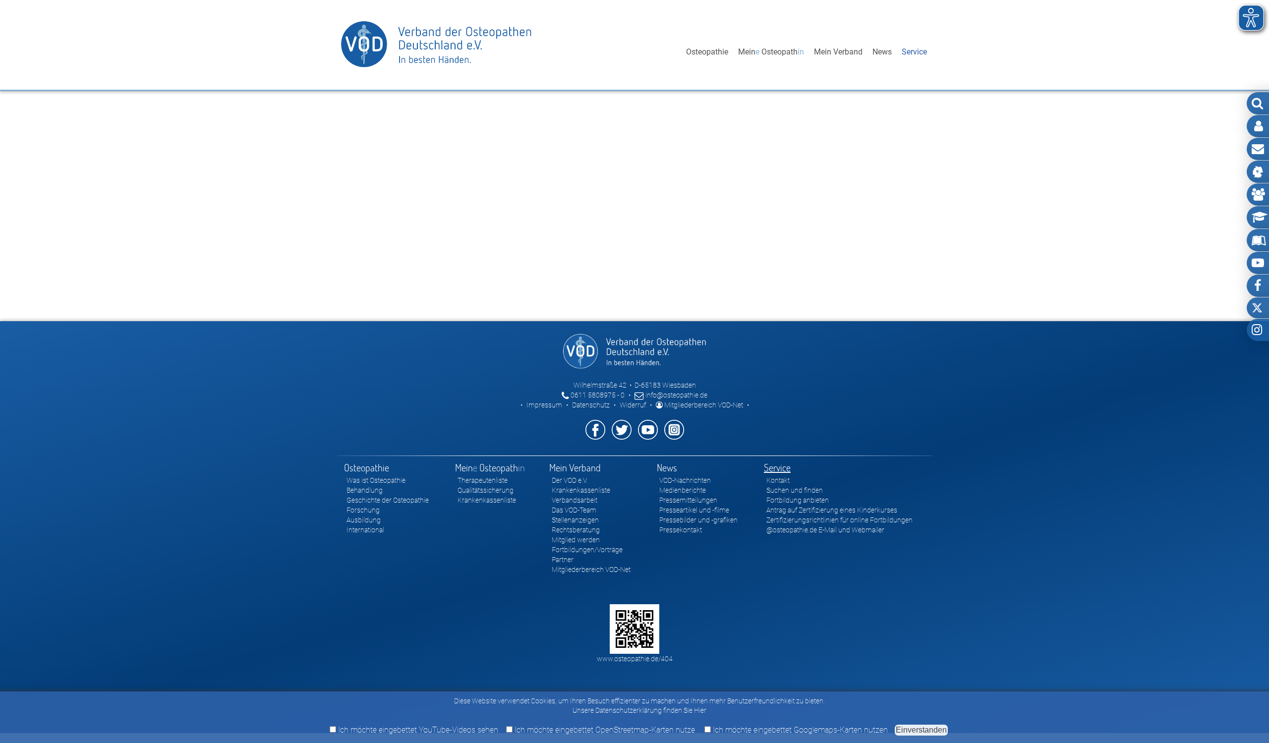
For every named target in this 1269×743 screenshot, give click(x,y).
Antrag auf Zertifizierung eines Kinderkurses (831, 510)
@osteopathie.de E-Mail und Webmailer (825, 530)
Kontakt (778, 480)
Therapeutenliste (483, 480)
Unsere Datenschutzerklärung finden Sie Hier (639, 710)
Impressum (544, 405)
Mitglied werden (576, 540)
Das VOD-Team (574, 510)
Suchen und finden (794, 490)
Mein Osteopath (771, 52)
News (882, 52)
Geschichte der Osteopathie (387, 500)
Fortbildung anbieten (797, 500)
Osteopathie (707, 52)
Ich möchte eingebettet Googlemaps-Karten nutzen (799, 730)
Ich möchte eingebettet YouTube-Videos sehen (417, 730)
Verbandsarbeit (574, 500)
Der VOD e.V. (569, 480)
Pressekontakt (680, 530)
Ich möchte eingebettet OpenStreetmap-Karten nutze (604, 730)
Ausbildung (363, 520)
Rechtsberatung (576, 530)
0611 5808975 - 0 (597, 395)
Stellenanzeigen (575, 520)
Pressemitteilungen (688, 500)
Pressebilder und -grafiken (698, 520)
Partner (563, 560)
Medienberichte (682, 490)
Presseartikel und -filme (694, 510)
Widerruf (633, 405)
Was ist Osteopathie (375, 480)
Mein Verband (838, 52)
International (365, 530)
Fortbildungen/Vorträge (587, 550)
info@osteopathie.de (675, 395)
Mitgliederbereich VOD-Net (703, 405)
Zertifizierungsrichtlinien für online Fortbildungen (839, 520)
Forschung (363, 510)
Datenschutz (591, 405)
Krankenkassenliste (487, 500)
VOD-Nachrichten (685, 480)
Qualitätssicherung (486, 490)
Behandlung (364, 490)
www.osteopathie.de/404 (635, 659)
